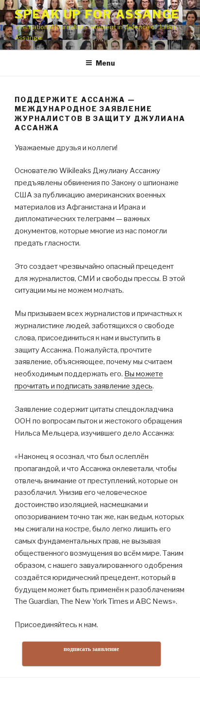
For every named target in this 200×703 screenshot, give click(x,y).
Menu (105, 63)
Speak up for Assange (97, 14)
